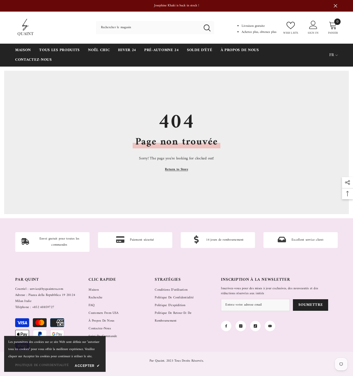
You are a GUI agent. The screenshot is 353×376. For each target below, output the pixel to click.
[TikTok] (255, 326)
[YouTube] (270, 326)
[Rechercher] (155, 27)
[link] (52, 242)
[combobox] (148, 27)
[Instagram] (241, 326)
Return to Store (176, 169)
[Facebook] (226, 326)
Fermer (335, 6)
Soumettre (310, 304)
